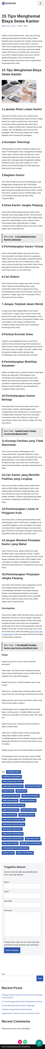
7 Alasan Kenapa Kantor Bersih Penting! (17, 1009)
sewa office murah (28, 810)
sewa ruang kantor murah (12, 838)
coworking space (13, 772)
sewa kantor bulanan (11, 795)
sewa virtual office (10, 843)
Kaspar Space (10, 26)
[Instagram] (20, 1042)
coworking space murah (12, 776)
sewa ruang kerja (32, 838)
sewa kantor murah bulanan (13, 805)
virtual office (8, 852)
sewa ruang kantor (27, 814)
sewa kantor (21, 791)
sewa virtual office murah (30, 843)
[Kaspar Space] (9, 3)
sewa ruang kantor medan (12, 833)
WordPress (26, 1047)
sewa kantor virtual (10, 810)
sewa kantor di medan (30, 795)
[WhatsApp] (25, 1042)
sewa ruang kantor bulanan (13, 819)
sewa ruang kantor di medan (13, 824)
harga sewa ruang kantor (12, 781)
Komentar (8, 910)
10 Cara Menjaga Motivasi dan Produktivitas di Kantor (22, 1002)
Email (6, 891)
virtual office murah (25, 852)
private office (8, 791)
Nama (7, 882)
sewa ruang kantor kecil (12, 829)
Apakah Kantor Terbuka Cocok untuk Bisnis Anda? (21, 1013)
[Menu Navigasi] (40, 3)
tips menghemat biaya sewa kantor (15, 848)
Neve (4, 1047)
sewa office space (9, 814)
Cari (3, 974)
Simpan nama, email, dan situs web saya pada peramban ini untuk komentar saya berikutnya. (21, 943)
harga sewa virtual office (12, 786)
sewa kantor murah (28, 800)
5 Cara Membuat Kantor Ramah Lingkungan (18, 1005)
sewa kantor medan (10, 800)
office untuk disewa (33, 786)
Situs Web (8, 901)
